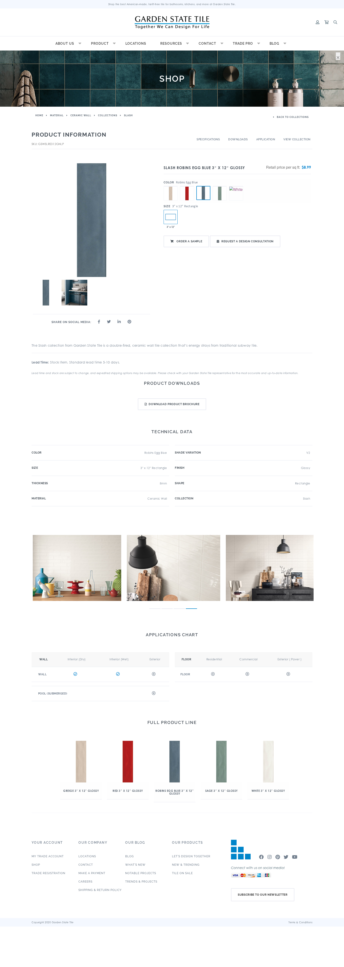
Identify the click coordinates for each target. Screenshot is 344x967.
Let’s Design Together (191, 856)
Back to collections (292, 117)
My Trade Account (48, 856)
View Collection (297, 139)
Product (100, 43)
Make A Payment (91, 873)
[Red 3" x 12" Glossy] (187, 193)
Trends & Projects (141, 881)
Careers (85, 881)
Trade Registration (48, 873)
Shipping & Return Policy (100, 890)
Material (57, 115)
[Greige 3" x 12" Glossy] (171, 193)
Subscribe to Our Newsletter (263, 894)
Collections (107, 115)
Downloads (238, 139)
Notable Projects (140, 873)
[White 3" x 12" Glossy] (236, 193)
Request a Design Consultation (247, 241)
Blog (274, 43)
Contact (207, 43)
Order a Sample (189, 241)
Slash (128, 115)
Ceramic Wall (80, 115)
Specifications (208, 139)
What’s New (135, 864)
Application (265, 139)
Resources (171, 43)
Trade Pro (243, 43)
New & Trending (186, 864)
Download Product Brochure (174, 404)
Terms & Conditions (300, 922)
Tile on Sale (182, 873)
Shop (36, 864)
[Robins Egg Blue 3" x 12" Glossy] (203, 193)
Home (39, 115)
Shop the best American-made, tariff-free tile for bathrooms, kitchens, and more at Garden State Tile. (172, 4)
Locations (135, 43)
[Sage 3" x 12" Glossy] (220, 193)
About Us (64, 43)
